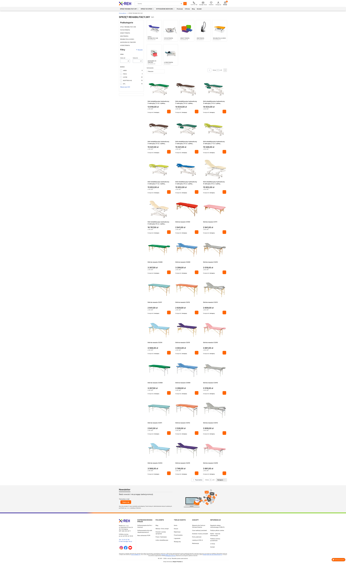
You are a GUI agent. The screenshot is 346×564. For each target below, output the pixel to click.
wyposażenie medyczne (170, 555)
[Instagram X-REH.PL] (121, 549)
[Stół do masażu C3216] (214, 330)
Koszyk (176, 528)
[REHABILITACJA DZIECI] (219, 27)
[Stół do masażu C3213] (214, 290)
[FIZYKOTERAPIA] (170, 27)
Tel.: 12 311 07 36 (124, 539)
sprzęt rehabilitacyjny (135, 554)
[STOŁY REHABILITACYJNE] (154, 27)
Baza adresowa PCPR (143, 535)
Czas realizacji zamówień (199, 530)
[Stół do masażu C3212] (186, 290)
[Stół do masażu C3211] (159, 290)
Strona (214, 70)
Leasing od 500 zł (197, 540)
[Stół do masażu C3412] (186, 410)
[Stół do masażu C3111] (214, 209)
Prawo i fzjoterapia (161, 537)
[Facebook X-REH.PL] (125, 549)
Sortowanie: (150, 68)
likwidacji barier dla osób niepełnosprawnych (212, 554)
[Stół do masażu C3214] (159, 330)
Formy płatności (196, 537)
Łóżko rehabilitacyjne (162, 540)
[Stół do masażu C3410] (214, 370)
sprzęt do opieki (164, 554)
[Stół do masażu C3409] (186, 370)
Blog (157, 525)
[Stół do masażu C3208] (159, 249)
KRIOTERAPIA (124, 36)
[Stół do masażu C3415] (186, 450)
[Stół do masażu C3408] (159, 370)
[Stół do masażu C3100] (186, 209)
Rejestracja (177, 532)
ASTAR (125, 77)
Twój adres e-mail (124, 499)
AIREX (125, 70)
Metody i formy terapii (162, 528)
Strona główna (122, 13)
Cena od (122, 58)
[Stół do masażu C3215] (186, 330)
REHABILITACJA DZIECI (127, 39)
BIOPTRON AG (127, 80)
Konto (175, 525)
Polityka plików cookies (217, 530)
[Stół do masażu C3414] (159, 450)
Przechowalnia (178, 535)
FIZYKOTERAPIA (125, 30)
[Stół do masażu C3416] (214, 450)
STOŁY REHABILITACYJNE (128, 27)
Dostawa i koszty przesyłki (200, 533)
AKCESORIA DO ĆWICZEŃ (128, 42)
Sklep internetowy (172, 561)
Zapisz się (125, 502)
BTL (124, 84)
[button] (185, 3)
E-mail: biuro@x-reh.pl (125, 541)
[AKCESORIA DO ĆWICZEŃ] (154, 51)
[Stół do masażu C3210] (214, 249)
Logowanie (177, 538)
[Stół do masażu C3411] (159, 410)
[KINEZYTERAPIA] (186, 27)
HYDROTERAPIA (125, 45)
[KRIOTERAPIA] (203, 27)
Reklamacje (195, 543)
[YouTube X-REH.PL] (130, 549)
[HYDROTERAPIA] (170, 51)
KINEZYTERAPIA (125, 33)
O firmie (212, 543)
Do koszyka (169, 111)
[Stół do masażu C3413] (214, 410)
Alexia (125, 74)
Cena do (135, 58)
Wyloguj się (177, 541)
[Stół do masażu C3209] (186, 249)
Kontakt (212, 547)
